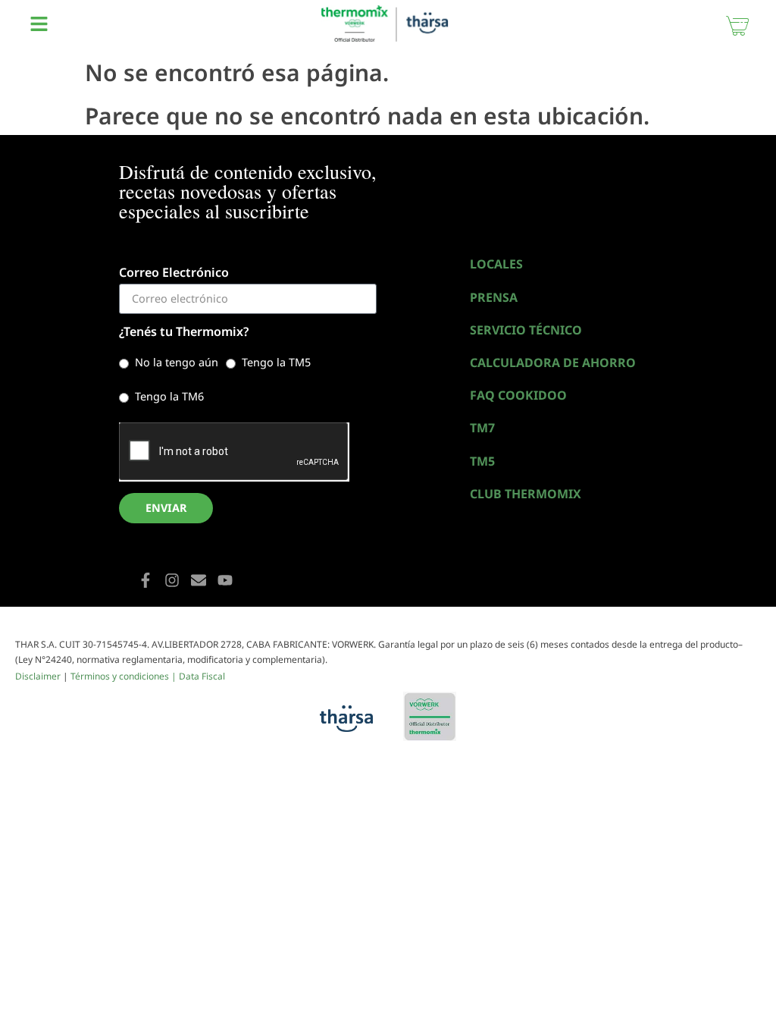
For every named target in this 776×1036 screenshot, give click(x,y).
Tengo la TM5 (276, 362)
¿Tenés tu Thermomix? (184, 332)
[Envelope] (198, 580)
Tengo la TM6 (169, 396)
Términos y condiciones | (124, 676)
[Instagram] (172, 580)
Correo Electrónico (174, 273)
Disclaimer (38, 676)
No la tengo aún (176, 362)
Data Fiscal (202, 676)
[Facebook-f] (145, 580)
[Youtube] (225, 580)
